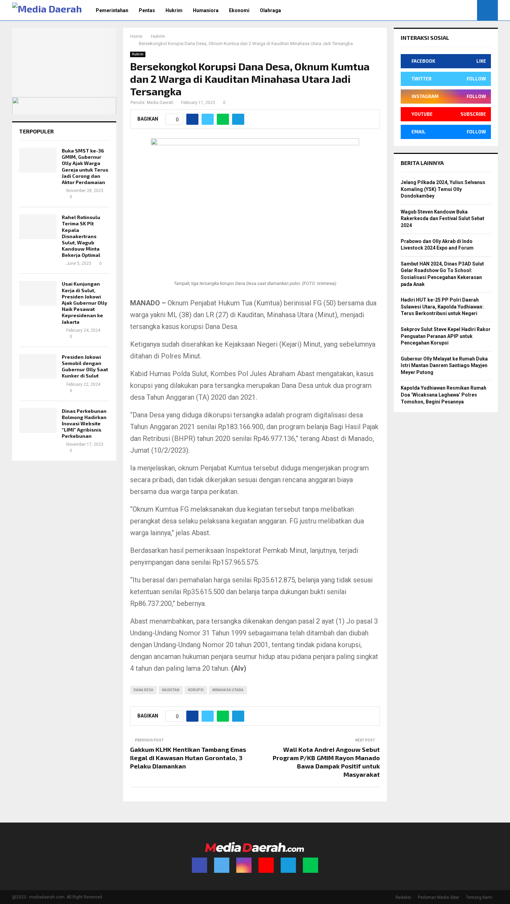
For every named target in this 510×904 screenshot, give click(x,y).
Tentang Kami (479, 897)
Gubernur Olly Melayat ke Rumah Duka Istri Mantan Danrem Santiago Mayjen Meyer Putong (444, 365)
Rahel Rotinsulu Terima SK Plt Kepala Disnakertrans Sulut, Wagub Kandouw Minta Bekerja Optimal (81, 236)
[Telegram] (288, 865)
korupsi (196, 690)
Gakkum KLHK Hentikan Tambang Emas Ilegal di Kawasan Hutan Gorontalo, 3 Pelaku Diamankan (188, 758)
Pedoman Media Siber (438, 897)
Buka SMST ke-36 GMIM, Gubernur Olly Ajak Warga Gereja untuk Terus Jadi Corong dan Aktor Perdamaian (85, 166)
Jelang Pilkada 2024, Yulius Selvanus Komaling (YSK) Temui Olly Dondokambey (443, 189)
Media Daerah (160, 102)
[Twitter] (221, 865)
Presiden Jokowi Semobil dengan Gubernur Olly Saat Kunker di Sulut (85, 366)
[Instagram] (244, 865)
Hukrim (173, 10)
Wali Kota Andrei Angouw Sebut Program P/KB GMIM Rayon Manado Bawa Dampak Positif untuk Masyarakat (326, 762)
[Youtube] (266, 865)
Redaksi (403, 897)
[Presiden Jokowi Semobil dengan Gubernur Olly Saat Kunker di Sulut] (38, 366)
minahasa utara (228, 690)
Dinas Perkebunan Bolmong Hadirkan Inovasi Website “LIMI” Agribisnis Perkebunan (84, 423)
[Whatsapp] (310, 865)
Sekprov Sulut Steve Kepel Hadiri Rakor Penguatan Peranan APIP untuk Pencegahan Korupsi (446, 336)
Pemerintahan (112, 10)
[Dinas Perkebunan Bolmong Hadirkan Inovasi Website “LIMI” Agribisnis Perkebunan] (38, 420)
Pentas (147, 10)
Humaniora (206, 10)
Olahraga (270, 10)
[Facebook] (199, 865)
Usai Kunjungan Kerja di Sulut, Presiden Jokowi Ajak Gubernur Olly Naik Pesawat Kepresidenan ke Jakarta (84, 302)
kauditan (170, 690)
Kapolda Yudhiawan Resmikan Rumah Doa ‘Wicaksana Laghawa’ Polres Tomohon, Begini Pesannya (443, 394)
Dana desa (143, 690)
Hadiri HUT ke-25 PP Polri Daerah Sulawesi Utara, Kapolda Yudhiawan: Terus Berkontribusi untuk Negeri (442, 306)
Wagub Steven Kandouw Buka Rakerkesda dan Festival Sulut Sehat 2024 (442, 218)
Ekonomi (239, 10)
